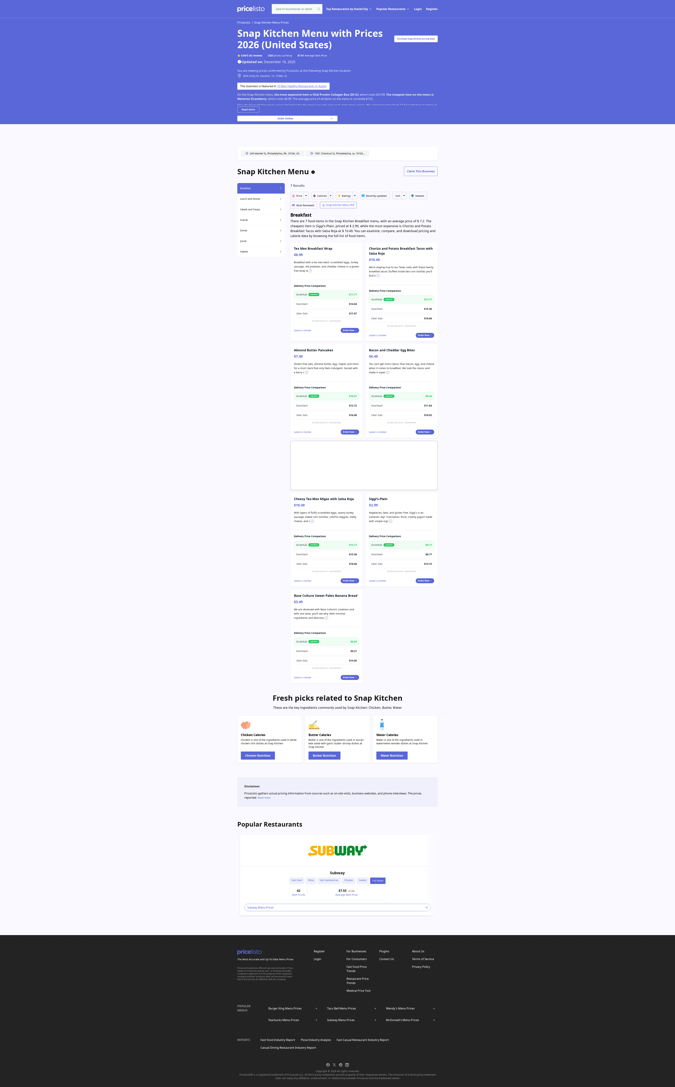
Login (418, 9)
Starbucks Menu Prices (283, 1020)
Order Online (285, 118)
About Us (418, 951)
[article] (337, 875)
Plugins (384, 951)
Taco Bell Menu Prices (341, 1008)
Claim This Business (421, 171)
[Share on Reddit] (340, 1065)
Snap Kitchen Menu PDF (340, 205)
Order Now (348, 330)
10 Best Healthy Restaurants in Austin (302, 86)
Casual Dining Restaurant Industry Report (288, 1048)
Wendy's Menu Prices (400, 1008)
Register (432, 9)
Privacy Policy (421, 967)
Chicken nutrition (258, 755)
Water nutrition (392, 755)
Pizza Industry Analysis (316, 1040)
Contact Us (386, 959)
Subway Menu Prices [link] (260, 907)
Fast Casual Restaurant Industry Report (363, 1040)
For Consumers (356, 959)
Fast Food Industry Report (278, 1040)
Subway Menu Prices (341, 1020)
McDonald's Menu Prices (402, 1020)
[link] (337, 851)
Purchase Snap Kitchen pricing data (416, 38)
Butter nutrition (324, 755)
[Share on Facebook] (328, 1065)
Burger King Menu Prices (285, 1008)
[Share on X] (334, 1065)
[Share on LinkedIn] (347, 1065)
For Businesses (356, 951)
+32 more (377, 880)
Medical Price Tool (358, 991)
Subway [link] (337, 872)
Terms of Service (423, 959)
